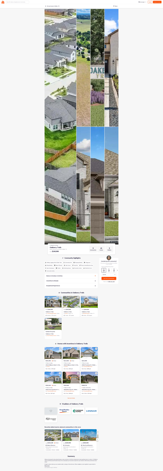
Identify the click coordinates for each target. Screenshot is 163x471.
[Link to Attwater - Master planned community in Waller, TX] (70, 435)
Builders (109, 250)
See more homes (71, 398)
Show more (47, 465)
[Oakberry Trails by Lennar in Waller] (71, 302)
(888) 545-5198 (111, 281)
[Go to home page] (3, 2)
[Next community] (97, 439)
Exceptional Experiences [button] (53, 285)
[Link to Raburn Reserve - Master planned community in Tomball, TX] (53, 435)
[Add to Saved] (60, 297)
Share (116, 6)
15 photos (114, 241)
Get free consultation (108, 278)
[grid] (71, 266)
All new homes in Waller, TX (53, 6)
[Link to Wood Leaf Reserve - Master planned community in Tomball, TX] (88, 435)
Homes (101, 250)
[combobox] (17, 2)
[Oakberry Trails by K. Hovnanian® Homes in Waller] (53, 302)
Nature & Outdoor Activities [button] (54, 276)
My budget (142, 2)
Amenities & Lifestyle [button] (52, 281)
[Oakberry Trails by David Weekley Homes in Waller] (53, 324)
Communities (93, 250)
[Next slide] (117, 270)
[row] (53, 262)
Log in (150, 2)
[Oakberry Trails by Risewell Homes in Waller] (89, 302)
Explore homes (157, 2)
